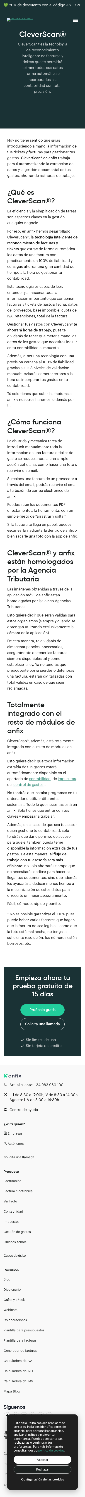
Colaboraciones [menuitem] (15, 1320)
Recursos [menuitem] (11, 1270)
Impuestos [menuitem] (11, 1221)
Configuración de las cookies (42, 1479)
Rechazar (42, 1469)
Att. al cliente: (36, 1085)
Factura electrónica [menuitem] (18, 1191)
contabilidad (40, 779)
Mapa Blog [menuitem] (12, 1391)
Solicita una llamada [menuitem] (19, 1157)
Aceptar (42, 1459)
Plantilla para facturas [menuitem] (20, 1340)
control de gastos (28, 785)
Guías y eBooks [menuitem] (15, 1300)
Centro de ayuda (24, 1110)
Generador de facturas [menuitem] (20, 1350)
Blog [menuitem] (7, 1279)
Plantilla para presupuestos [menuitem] (24, 1330)
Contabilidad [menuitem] (13, 1211)
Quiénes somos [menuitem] (15, 1242)
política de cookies (51, 1450)
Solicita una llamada (42, 1024)
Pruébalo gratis (42, 1010)
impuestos (67, 779)
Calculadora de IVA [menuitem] (18, 1361)
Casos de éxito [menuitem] (15, 1255)
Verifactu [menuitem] (10, 1201)
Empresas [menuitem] (15, 1133)
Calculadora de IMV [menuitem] (18, 1381)
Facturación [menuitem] (12, 1181)
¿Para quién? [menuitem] (14, 1124)
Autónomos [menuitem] (16, 1143)
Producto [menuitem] (11, 1171)
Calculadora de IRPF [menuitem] (19, 1371)
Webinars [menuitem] (10, 1310)
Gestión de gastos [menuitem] (17, 1232)
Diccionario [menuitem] (12, 1289)
